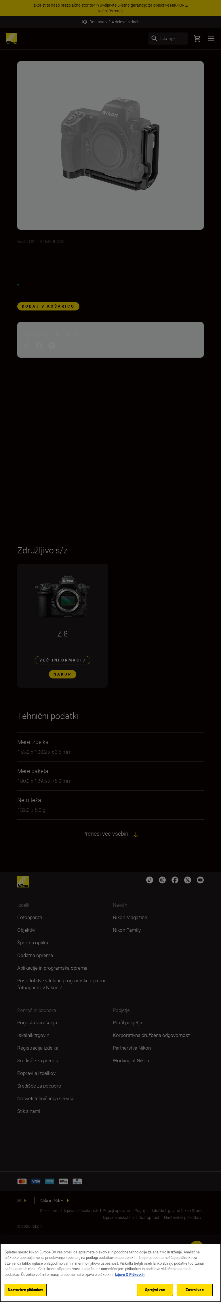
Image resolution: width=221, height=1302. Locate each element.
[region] (110, 1273)
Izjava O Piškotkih (129, 1274)
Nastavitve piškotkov (25, 1289)
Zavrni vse (194, 1289)
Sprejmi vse (155, 1289)
